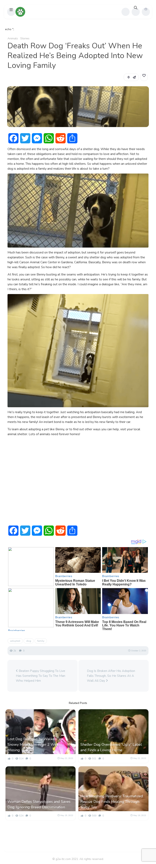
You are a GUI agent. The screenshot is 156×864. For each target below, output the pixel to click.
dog (28, 641)
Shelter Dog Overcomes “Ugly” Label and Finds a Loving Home (111, 747)
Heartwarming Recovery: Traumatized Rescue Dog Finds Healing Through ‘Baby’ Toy (111, 802)
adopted (15, 641)
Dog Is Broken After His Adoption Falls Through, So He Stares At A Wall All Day (111, 676)
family (40, 641)
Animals (13, 38)
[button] (11, 12)
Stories (24, 38)
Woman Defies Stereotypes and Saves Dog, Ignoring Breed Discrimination (39, 804)
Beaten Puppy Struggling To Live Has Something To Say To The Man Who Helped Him (40, 676)
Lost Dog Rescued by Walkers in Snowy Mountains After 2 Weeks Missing (35, 744)
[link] (144, 77)
